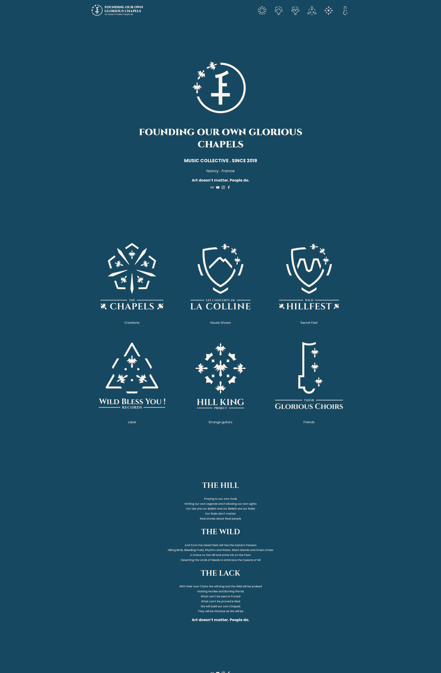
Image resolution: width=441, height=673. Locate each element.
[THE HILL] (279, 10)
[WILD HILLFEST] (295, 10)
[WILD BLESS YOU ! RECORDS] (312, 10)
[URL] (212, 187)
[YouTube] (217, 187)
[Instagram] (223, 187)
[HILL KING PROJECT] (329, 10)
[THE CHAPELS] (262, 10)
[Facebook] (228, 187)
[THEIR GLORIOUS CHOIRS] (345, 10)
